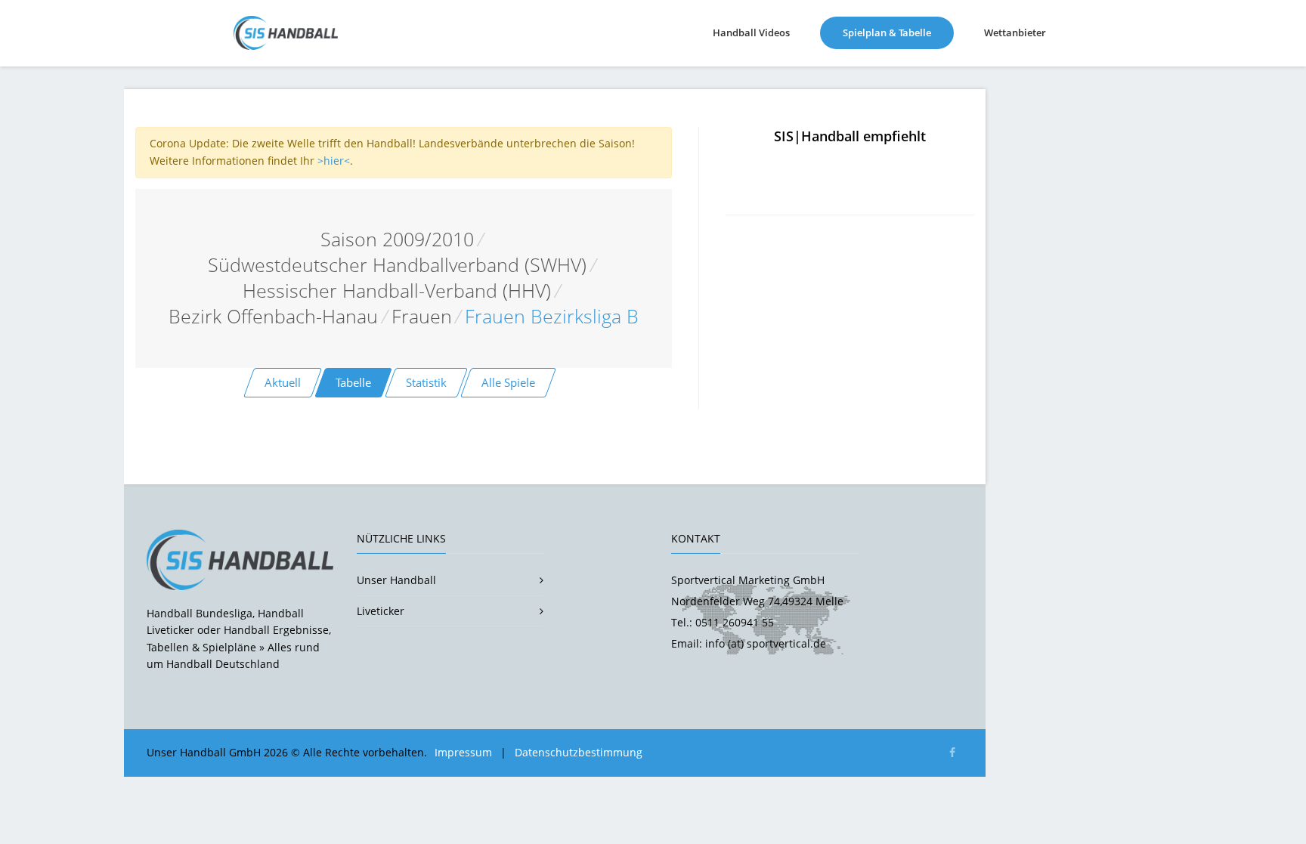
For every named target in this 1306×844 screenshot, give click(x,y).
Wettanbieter (1015, 32)
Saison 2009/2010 (397, 239)
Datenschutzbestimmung (578, 752)
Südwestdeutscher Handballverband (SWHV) (397, 264)
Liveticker (380, 611)
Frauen (421, 316)
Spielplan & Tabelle (898, 32)
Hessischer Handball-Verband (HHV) (397, 290)
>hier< (333, 160)
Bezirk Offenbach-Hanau (273, 316)
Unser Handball (396, 580)
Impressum (463, 752)
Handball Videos (751, 32)
